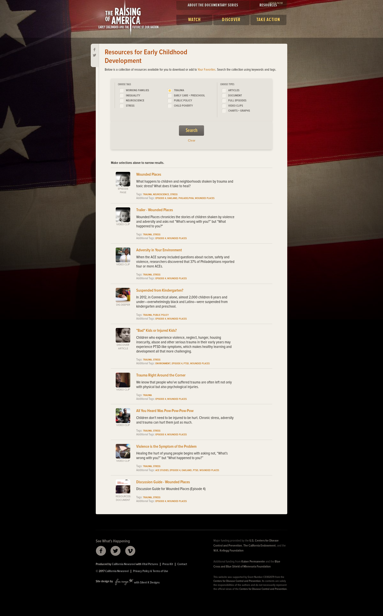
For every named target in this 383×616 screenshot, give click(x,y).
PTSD (186, 363)
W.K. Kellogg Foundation (228, 551)
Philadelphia (186, 198)
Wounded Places (148, 174)
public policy (183, 101)
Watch (194, 20)
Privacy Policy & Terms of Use (150, 571)
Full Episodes (237, 101)
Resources (268, 5)
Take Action (268, 20)
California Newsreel (123, 564)
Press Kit (167, 564)
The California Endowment (259, 546)
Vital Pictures (150, 564)
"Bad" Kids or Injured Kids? (156, 330)
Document (235, 96)
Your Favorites (206, 70)
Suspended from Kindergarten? (159, 290)
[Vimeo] (130, 551)
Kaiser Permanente (253, 562)
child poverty (183, 106)
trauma (179, 90)
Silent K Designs (150, 582)
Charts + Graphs (239, 111)
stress (130, 106)
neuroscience (135, 101)
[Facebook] (95, 50)
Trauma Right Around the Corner (161, 375)
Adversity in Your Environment (159, 250)
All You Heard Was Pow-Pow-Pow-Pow (164, 411)
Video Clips (235, 106)
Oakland (172, 198)
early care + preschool (189, 96)
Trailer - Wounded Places (154, 210)
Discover (231, 20)
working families (137, 90)
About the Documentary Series (213, 5)
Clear (191, 141)
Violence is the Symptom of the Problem (166, 446)
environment (163, 363)
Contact (182, 564)
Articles (233, 90)
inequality (133, 96)
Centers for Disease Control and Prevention (237, 581)
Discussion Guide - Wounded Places (163, 482)
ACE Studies (162, 470)
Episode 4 (160, 198)
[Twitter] (95, 55)
